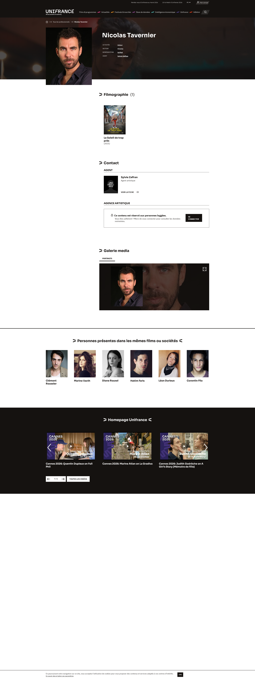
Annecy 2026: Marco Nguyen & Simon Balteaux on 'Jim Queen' (182, 465)
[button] (204, 269)
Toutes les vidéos (78, 479)
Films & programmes (87, 12)
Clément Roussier (51, 382)
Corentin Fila (195, 380)
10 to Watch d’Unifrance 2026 (172, 2)
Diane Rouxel (110, 380)
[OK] (180, 675)
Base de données (143, 12)
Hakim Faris (137, 380)
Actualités (105, 12)
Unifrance (184, 12)
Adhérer (196, 12)
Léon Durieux (167, 380)
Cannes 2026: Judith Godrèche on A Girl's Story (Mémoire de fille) (124, 465)
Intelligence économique (165, 12)
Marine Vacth (82, 380)
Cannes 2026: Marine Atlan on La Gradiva (71, 463)
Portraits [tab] (107, 258)
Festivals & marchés (123, 12)
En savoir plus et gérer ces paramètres (60, 676)
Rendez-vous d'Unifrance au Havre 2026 (144, 2)
